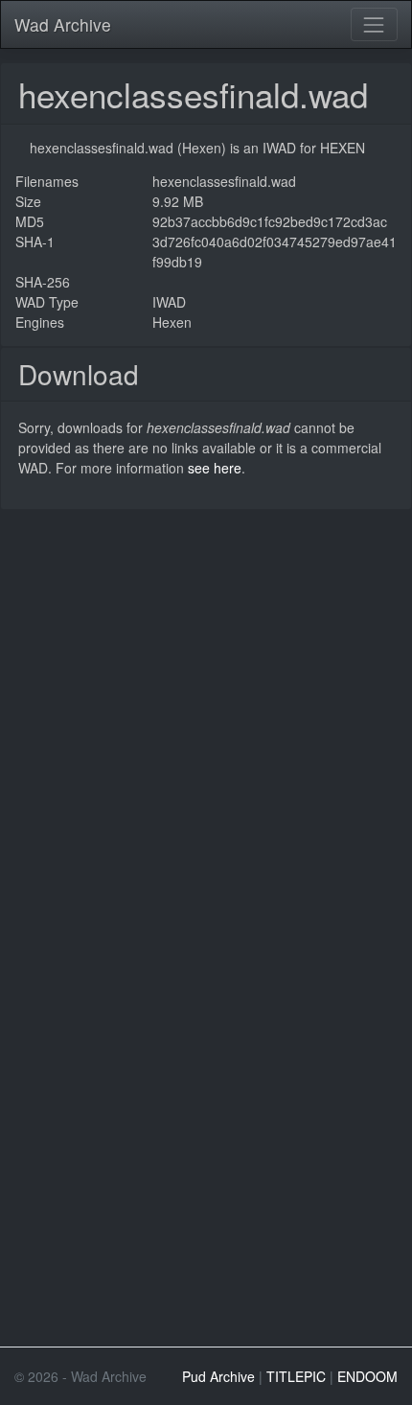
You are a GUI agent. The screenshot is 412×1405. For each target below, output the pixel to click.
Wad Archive (62, 24)
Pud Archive (218, 1376)
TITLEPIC (296, 1376)
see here (214, 467)
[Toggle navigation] (374, 24)
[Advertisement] (206, 716)
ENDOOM (367, 1376)
